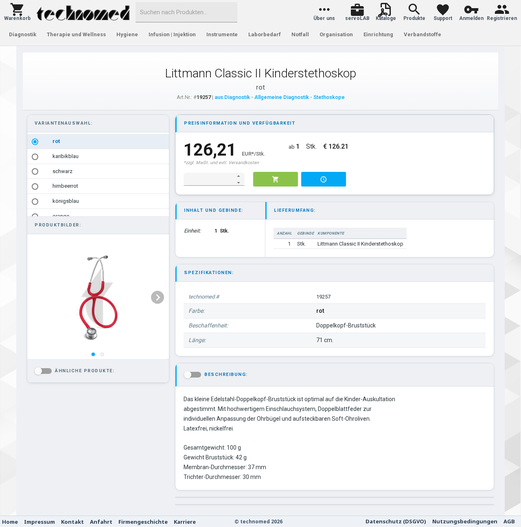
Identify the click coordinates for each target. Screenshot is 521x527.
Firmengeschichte (143, 521)
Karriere (185, 521)
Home (10, 521)
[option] (98, 141)
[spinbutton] (209, 179)
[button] (17, 12)
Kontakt (72, 521)
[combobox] (186, 12)
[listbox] (98, 178)
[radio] (35, 141)
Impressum (39, 521)
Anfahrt (101, 521)
